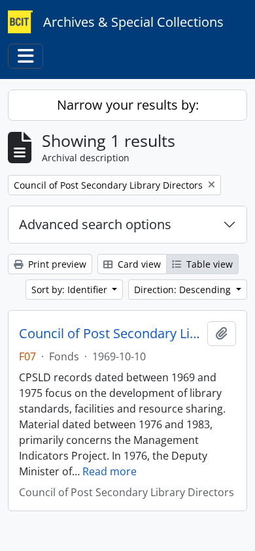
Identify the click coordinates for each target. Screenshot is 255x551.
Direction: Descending (183, 289)
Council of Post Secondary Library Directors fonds (110, 333)
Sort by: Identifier (70, 289)
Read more (109, 471)
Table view (208, 264)
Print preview (56, 264)
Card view (138, 264)
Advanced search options (95, 224)
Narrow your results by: (128, 105)
